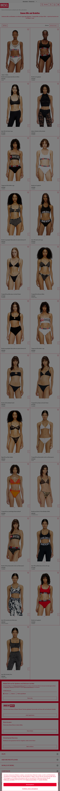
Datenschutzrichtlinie (31, 779)
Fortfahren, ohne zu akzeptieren (30, 788)
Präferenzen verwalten (9, 779)
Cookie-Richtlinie (43, 779)
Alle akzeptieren (30, 784)
